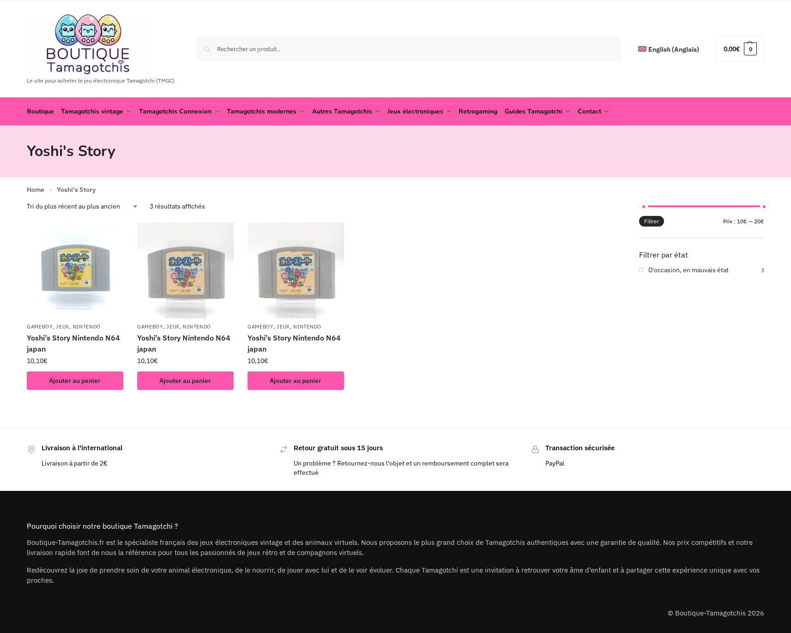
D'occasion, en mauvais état (688, 270)
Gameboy (40, 326)
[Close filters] (568, 207)
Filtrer (651, 221)
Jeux (62, 326)
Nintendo (87, 326)
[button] (740, 48)
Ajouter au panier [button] (75, 380)
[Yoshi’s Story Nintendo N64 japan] (75, 270)
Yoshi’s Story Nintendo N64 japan (73, 343)
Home (35, 189)
